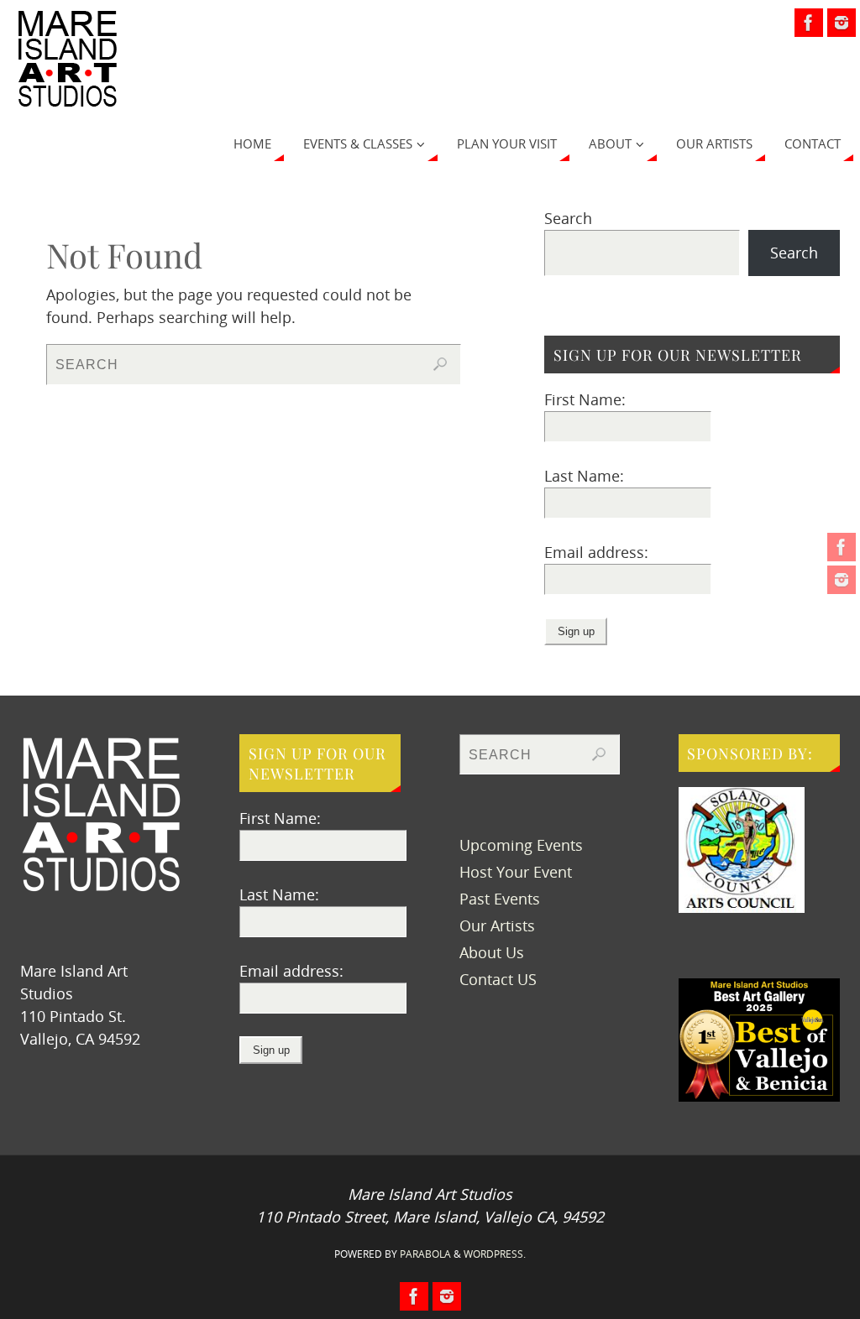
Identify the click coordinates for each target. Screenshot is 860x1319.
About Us (491, 952)
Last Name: (584, 476)
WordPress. (495, 1254)
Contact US (498, 979)
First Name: (585, 399)
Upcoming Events (521, 845)
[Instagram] (841, 580)
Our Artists (497, 925)
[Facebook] (841, 547)
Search (568, 218)
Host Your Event (515, 872)
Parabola (425, 1254)
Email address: (596, 552)
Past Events (499, 899)
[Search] (440, 364)
